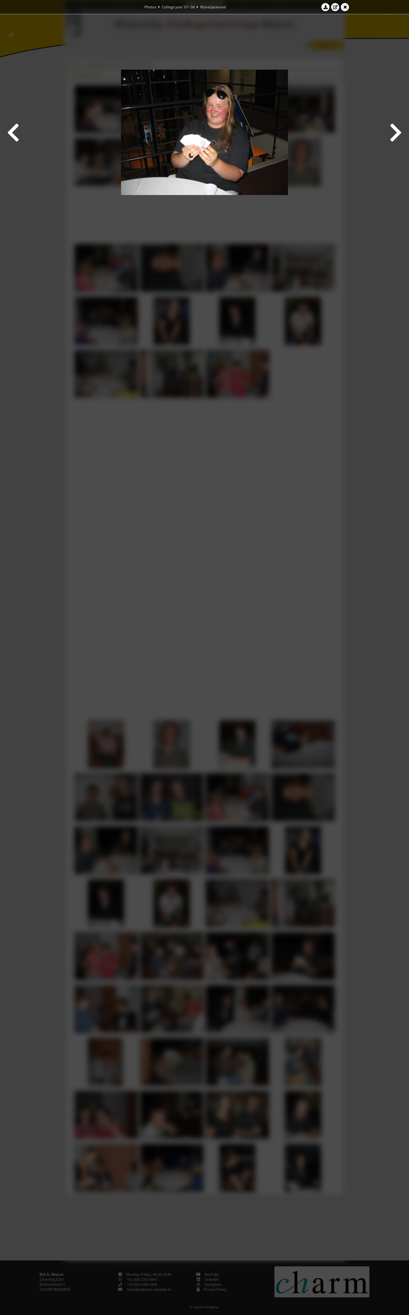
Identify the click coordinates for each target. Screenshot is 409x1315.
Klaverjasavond (213, 6)
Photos (150, 6)
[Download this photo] (325, 7)
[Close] (345, 7)
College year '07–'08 (178, 6)
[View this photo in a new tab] (335, 7)
